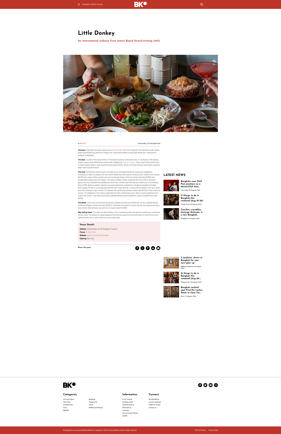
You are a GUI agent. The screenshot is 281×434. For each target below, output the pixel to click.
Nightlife (66, 410)
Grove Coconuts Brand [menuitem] (130, 413)
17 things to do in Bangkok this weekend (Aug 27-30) (192, 198)
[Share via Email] (158, 248)
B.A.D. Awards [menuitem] (127, 399)
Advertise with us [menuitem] (128, 405)
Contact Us (152, 407)
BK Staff (83, 143)
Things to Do (93, 402)
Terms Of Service (200, 430)
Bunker (115, 150)
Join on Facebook (155, 402)
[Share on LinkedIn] (153, 248)
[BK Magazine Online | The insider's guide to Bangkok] (140, 4)
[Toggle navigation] (79, 4)
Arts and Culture (68, 399)
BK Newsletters (154, 399)
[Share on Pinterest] (148, 248)
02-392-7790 (90, 232)
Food (65, 407)
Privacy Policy (213, 430)
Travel (91, 405)
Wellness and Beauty (96, 407)
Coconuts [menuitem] (125, 410)
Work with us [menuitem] (126, 407)
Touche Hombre (128, 162)
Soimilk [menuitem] (124, 416)
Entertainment (68, 405)
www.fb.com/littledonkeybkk (98, 235)
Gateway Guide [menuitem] (127, 402)
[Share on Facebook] (137, 248)
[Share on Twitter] (142, 248)
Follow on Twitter (154, 405)
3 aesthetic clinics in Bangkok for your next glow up (191, 260)
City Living (66, 402)
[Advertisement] (183, 156)
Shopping (92, 399)
